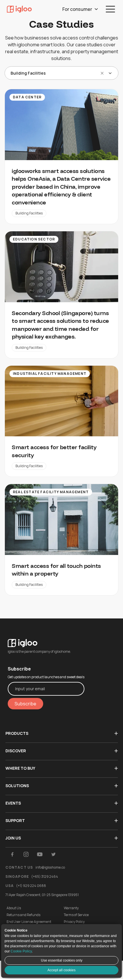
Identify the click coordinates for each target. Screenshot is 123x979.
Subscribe (25, 704)
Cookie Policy (21, 951)
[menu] (110, 9)
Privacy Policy (74, 922)
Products (16, 733)
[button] (102, 73)
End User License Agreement (29, 922)
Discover (15, 750)
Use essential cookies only (61, 960)
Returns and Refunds (23, 915)
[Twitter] (53, 854)
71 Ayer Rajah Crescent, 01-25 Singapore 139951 (42, 894)
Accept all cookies (61, 970)
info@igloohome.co (50, 867)
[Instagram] (26, 854)
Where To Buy (20, 768)
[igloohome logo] (46, 639)
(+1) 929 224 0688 (31, 885)
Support (15, 820)
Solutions (17, 785)
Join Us (13, 838)
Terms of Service (76, 915)
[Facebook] (12, 854)
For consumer (77, 9)
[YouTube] (40, 854)
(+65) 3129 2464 (44, 876)
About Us (14, 908)
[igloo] (19, 9)
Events (13, 803)
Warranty (71, 908)
